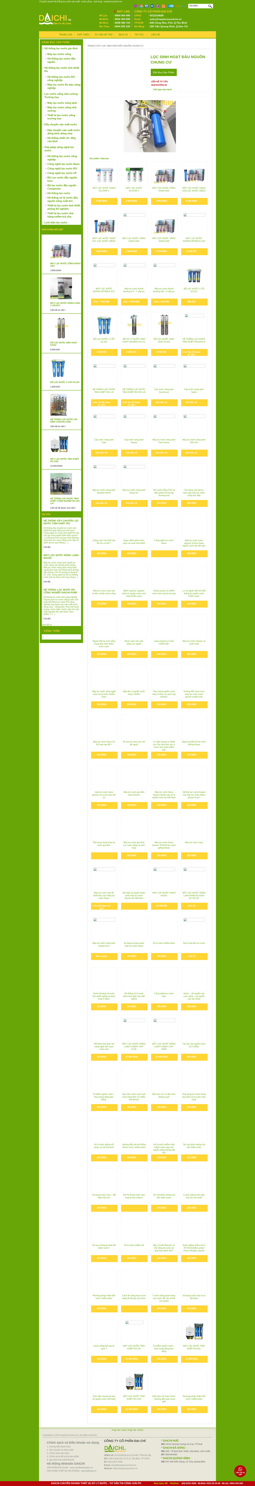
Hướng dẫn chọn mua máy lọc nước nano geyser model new (194, 694)
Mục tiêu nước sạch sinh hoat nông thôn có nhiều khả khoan (134, 1097)
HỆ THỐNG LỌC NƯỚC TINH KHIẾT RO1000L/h (193, 340)
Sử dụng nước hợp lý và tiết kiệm (193, 1297)
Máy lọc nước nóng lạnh (62, 102)
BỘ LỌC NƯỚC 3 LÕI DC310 (194, 290)
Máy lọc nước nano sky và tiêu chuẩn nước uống (104, 592)
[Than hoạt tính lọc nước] (194, 929)
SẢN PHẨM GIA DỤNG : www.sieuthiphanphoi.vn (70, 1467)
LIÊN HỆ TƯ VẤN (159, 81)
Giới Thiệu (83, 34)
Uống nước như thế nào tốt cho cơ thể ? (104, 541)
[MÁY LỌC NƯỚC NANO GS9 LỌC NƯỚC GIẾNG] (194, 174)
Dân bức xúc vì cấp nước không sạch (164, 1095)
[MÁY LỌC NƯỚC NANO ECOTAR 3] (104, 174)
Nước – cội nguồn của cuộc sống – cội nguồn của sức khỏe (194, 996)
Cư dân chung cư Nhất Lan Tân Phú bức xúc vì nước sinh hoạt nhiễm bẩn (164, 746)
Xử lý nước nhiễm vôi (134, 1245)
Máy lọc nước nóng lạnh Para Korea (163, 441)
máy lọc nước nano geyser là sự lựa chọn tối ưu (104, 795)
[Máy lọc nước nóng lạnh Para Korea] (164, 425)
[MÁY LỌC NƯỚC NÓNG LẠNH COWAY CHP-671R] (134, 1029)
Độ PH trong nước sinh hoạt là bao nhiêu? (134, 1196)
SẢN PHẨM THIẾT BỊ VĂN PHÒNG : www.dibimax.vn (71, 1471)
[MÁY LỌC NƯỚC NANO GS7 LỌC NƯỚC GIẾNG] (104, 224)
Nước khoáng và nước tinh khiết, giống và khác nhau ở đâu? (104, 996)
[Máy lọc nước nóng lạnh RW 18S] (194, 425)
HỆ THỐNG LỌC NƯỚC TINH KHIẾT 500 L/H (103, 390)
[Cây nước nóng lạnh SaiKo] (194, 375)
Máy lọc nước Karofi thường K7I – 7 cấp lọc (134, 290)
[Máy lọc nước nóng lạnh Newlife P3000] (104, 476)
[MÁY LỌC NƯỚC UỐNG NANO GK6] (134, 224)
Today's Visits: (50, 637)
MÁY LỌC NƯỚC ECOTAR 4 (134, 189)
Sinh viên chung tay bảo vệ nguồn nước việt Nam (104, 1397)
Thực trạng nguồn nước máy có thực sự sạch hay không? (164, 694)
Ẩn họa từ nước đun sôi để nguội (134, 743)
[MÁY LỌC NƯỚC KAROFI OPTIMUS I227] (104, 274)
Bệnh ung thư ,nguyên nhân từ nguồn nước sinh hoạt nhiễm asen (134, 593)
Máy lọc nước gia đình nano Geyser (134, 793)
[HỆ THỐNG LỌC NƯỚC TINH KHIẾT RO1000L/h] (194, 325)
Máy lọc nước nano (194, 842)
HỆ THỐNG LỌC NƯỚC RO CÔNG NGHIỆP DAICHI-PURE (60, 591)
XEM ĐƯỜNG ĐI (159, 85)
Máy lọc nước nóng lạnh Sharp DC (133, 491)
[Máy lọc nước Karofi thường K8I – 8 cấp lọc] (164, 274)
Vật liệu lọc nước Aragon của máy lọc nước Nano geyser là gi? (194, 795)
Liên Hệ (155, 34)
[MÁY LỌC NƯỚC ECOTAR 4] (134, 174)
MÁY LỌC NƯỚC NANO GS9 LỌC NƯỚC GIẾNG (194, 189)
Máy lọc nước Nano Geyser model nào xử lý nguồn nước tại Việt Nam (164, 795)
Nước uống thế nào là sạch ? (104, 1347)
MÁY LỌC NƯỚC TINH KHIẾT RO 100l (134, 1397)
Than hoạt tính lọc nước (194, 943)
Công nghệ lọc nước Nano (63, 163)
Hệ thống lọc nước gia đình (61, 48)
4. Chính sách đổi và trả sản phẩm (63, 1456)
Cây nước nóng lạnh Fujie (104, 441)
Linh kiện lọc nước (55, 222)
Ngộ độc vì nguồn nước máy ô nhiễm (134, 692)
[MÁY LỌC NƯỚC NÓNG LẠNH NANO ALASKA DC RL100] (194, 878)
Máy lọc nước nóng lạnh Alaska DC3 (103, 944)
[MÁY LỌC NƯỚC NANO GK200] (164, 878)
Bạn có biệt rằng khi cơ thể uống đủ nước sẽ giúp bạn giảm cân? (164, 1248)
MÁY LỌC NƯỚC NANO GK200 (164, 894)
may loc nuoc (119, 1429)
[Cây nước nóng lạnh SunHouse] (164, 375)
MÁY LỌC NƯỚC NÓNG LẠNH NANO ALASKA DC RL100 (194, 895)
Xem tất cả (47, 625)
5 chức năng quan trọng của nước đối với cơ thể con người (164, 1298)
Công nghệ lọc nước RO (62, 168)
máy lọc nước (135, 1429)
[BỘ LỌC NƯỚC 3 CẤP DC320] (104, 325)
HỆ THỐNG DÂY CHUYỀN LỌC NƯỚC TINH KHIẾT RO (61, 522)
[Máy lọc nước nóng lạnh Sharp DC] (134, 476)
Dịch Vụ (123, 34)
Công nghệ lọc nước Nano (164, 541)
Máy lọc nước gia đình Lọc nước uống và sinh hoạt (134, 845)
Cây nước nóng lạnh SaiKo (194, 390)
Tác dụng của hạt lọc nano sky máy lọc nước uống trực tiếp (194, 493)
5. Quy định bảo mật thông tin (60, 1460)
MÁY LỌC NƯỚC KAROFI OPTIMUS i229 (194, 239)
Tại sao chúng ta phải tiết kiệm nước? (104, 1246)
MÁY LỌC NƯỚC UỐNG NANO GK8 (164, 239)
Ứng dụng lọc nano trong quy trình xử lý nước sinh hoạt (194, 1097)
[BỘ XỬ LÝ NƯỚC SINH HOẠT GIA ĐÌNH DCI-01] (134, 325)
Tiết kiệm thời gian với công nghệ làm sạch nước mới (104, 1046)
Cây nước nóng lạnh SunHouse (164, 390)
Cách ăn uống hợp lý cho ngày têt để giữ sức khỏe (134, 1297)
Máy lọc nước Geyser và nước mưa (193, 642)
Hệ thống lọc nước (58, 193)
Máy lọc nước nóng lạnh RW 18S (193, 441)
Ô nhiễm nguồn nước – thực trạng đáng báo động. (104, 1097)
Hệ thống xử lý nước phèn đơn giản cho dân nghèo (134, 996)
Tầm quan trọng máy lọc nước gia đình (104, 843)
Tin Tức (139, 34)
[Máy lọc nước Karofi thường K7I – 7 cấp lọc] (134, 274)
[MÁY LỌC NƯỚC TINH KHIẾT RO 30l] (134, 1331)
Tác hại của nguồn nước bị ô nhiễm (194, 1045)
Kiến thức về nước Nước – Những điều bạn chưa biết (164, 1399)
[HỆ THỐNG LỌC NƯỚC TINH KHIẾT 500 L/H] (104, 375)
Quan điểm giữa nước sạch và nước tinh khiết (134, 541)
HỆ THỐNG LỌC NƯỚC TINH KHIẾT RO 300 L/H (134, 390)
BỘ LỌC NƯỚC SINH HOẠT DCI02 (164, 340)
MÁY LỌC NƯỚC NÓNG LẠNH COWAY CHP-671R (134, 1046)
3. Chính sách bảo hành (58, 1453)
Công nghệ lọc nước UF (62, 173)
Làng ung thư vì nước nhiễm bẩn (164, 642)
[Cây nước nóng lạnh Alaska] (134, 425)
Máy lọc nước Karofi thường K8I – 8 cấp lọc (164, 290)
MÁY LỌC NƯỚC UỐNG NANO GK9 (164, 189)
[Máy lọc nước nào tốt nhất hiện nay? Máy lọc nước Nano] (104, 875)
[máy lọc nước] (55, 25)
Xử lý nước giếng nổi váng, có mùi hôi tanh (104, 1146)
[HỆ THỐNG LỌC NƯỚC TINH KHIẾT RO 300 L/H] (134, 370)
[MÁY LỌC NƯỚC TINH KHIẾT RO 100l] (134, 1382)
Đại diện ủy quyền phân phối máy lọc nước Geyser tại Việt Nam (134, 895)
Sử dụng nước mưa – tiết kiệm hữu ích (104, 1196)
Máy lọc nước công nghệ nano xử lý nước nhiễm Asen (104, 694)
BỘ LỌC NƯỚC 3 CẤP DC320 (104, 340)
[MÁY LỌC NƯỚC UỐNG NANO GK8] (164, 224)
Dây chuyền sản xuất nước (60, 124)
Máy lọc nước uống (59, 54)
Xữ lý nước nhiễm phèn (164, 943)
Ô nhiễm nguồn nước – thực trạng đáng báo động (164, 1349)
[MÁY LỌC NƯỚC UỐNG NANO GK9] (164, 174)
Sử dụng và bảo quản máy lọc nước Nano (134, 944)
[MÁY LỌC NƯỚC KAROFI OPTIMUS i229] (194, 224)
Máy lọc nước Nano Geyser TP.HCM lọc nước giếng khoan (164, 845)
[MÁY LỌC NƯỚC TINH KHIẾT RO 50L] (194, 1331)
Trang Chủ (65, 34)
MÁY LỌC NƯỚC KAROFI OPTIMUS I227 (104, 290)
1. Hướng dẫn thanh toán (59, 1446)
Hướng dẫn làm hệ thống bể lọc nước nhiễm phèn (134, 1146)
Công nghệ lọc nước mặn (164, 994)
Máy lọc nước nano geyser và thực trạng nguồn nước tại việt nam (193, 543)
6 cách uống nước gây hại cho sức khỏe (194, 1196)
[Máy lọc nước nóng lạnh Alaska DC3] (104, 929)
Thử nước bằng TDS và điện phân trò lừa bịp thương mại (164, 493)
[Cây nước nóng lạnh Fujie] (104, 425)
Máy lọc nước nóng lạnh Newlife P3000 (103, 491)
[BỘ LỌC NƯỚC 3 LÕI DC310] (194, 274)
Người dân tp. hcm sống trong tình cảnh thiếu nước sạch (104, 644)
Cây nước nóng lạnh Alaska (134, 441)
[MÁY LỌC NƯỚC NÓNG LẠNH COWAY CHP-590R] (164, 1029)
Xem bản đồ (161, 1483)
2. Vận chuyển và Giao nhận (60, 1450)
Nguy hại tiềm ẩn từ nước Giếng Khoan (194, 743)
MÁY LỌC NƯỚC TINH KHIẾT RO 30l (134, 1347)
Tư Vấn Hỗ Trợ (103, 34)
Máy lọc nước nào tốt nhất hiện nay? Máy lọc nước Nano (104, 895)
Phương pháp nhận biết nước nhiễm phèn (104, 1297)
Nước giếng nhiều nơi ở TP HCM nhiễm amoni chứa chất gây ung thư (194, 1248)
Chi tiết (47, 547)
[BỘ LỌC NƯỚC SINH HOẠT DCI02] (164, 325)
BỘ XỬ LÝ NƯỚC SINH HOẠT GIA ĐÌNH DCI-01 (134, 340)
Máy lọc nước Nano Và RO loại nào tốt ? (104, 743)
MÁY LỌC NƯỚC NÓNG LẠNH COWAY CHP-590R (164, 1046)
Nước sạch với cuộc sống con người (134, 642)
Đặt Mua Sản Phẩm (164, 72)
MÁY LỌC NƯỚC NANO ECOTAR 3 (104, 189)
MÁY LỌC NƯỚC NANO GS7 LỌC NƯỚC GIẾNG (104, 239)
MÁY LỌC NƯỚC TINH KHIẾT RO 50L (194, 1347)
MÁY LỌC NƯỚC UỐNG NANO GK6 (134, 239)
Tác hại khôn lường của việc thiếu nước (194, 1146)
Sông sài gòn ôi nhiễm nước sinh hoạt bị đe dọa (164, 592)
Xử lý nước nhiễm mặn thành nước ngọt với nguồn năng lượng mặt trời (164, 1148)
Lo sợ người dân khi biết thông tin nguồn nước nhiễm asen (194, 593)
